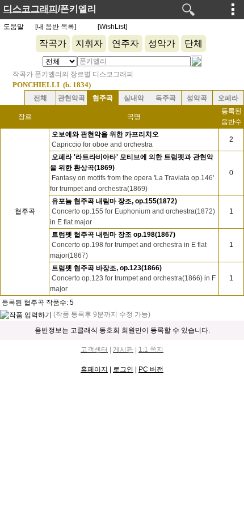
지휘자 (89, 43)
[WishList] (112, 27)
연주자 (125, 43)
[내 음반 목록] (55, 27)
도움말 (13, 27)
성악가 (161, 43)
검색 (188, 10)
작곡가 (52, 43)
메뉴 (233, 9)
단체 (193, 43)
